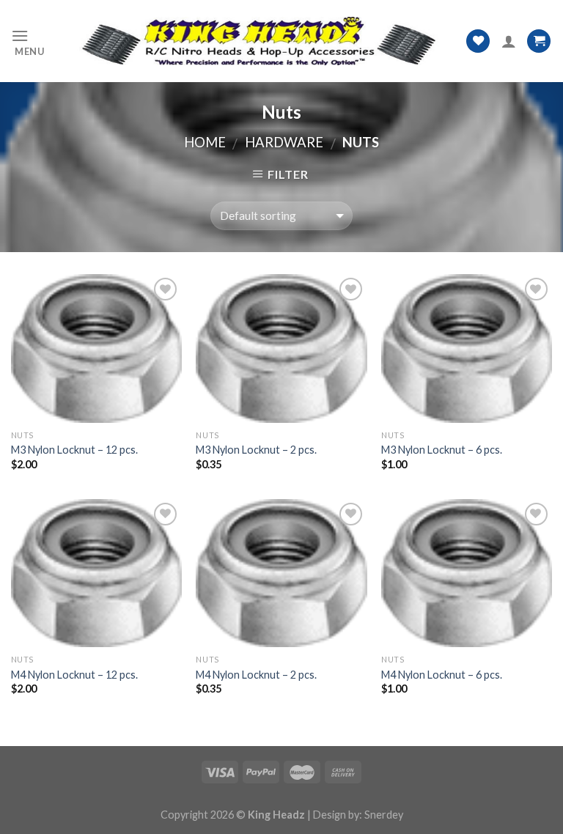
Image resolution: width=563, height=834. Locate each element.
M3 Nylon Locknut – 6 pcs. (441, 449)
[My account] (508, 41)
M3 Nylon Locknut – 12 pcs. (74, 449)
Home (205, 142)
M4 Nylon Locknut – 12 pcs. (74, 674)
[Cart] (539, 41)
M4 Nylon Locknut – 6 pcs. (441, 674)
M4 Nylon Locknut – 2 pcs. (256, 674)
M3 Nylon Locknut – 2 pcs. (256, 449)
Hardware (284, 142)
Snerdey (383, 814)
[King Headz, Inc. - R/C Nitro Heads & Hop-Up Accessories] (255, 40)
